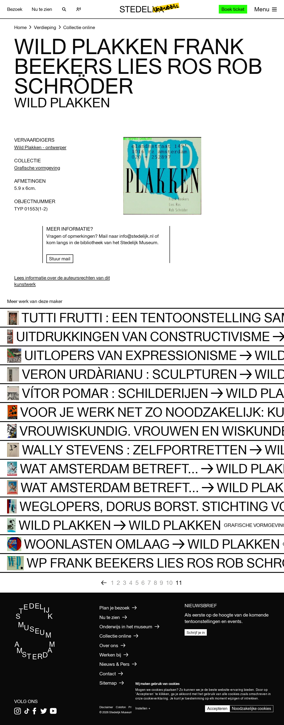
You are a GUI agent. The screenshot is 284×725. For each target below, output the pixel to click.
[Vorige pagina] (103, 583)
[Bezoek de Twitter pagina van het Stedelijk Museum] (43, 711)
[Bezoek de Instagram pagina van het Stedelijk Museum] (17, 711)
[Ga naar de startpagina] (34, 658)
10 (169, 582)
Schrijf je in (196, 632)
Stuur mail (59, 258)
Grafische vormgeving (37, 168)
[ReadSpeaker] (78, 9)
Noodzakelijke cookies (251, 708)
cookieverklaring (156, 698)
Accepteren (217, 708)
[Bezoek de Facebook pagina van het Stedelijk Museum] (34, 711)
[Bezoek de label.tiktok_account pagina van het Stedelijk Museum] (27, 711)
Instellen (141, 708)
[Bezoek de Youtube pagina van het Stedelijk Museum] (53, 711)
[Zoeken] (64, 9)
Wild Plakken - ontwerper (40, 147)
